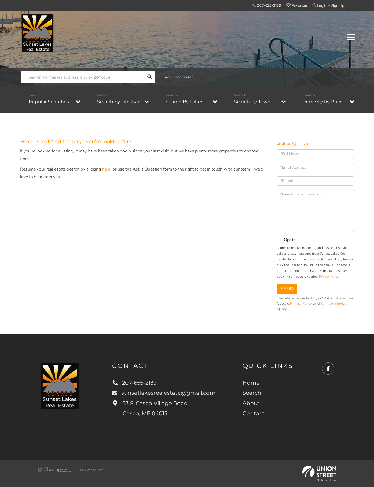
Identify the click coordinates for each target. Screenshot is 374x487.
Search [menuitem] (252, 393)
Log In (322, 6)
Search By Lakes (184, 101)
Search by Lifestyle (119, 101)
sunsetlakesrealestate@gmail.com (168, 393)
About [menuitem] (251, 403)
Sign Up (337, 6)
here (106, 169)
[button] (149, 77)
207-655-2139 (268, 5)
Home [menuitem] (251, 382)
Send (287, 288)
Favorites (299, 5)
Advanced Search (179, 77)
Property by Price (323, 101)
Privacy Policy (329, 276)
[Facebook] (328, 369)
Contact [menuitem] (253, 413)
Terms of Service (333, 303)
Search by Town (252, 101)
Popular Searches (49, 101)
